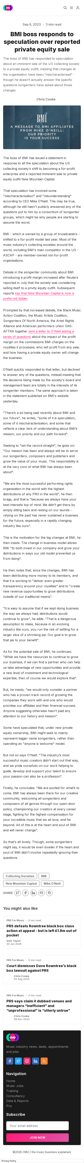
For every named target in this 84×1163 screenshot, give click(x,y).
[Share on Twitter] (17, 893)
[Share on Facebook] (25, 893)
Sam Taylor (13, 940)
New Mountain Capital (21, 883)
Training (12, 1091)
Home (10, 1081)
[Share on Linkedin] (33, 893)
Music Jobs (14, 1086)
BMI (43, 876)
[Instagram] (26, 1061)
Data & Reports (17, 1101)
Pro (9, 1106)
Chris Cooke (21, 976)
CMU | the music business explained (47, 1152)
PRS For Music (15, 920)
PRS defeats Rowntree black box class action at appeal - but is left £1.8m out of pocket (41, 930)
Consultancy (15, 1096)
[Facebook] (9, 1061)
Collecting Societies (20, 876)
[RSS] (44, 1061)
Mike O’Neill (52, 883)
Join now (37, 1137)
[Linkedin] (35, 1061)
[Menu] (71, 8)
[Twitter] (18, 1061)
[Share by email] (41, 893)
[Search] (65, 8)
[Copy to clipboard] (49, 893)
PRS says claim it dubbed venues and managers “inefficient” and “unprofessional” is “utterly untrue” (39, 1005)
